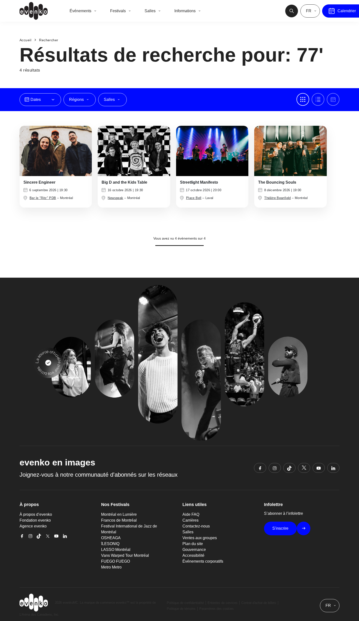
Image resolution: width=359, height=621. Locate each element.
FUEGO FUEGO (115, 561)
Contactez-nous (196, 526)
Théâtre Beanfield (277, 198)
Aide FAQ (190, 514)
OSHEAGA (111, 538)
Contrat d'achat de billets (258, 603)
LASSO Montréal (115, 549)
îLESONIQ (110, 544)
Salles (187, 532)
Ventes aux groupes (199, 538)
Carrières (190, 520)
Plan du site (192, 544)
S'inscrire (280, 528)
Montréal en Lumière (119, 514)
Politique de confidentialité (185, 603)
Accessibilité (193, 555)
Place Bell (193, 198)
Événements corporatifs (202, 561)
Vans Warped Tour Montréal (125, 555)
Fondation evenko (35, 520)
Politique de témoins (181, 608)
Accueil (25, 40)
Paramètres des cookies (216, 608)
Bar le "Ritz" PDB (43, 198)
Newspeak (115, 198)
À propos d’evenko (36, 514)
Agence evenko (33, 526)
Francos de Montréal (119, 520)
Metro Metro (111, 567)
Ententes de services (223, 603)
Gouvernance (194, 549)
